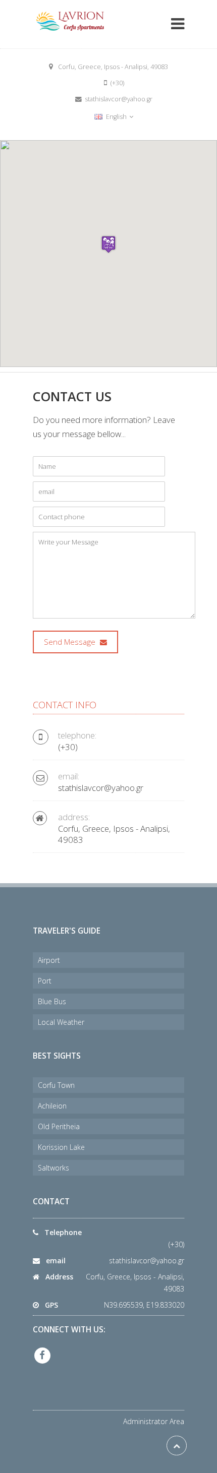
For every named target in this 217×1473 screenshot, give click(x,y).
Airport (49, 960)
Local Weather (61, 1022)
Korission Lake (61, 1147)
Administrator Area (153, 1421)
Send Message (70, 642)
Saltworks (53, 1168)
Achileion (52, 1106)
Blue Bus (52, 1001)
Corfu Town (56, 1085)
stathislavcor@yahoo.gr (146, 1260)
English (116, 116)
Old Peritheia (59, 1126)
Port (44, 981)
